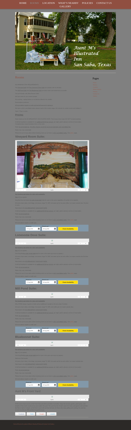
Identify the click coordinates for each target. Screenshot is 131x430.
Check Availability (68, 229)
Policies (87, 3)
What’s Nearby (68, 3)
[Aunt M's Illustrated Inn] (65, 40)
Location (48, 3)
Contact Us (104, 3)
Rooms (34, 3)
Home (23, 3)
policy (72, 133)
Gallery (65, 6)
